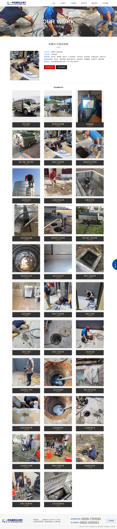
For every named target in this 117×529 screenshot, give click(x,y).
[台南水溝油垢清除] (26, 220)
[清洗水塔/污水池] (26, 258)
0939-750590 (91, 519)
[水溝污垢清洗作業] (26, 410)
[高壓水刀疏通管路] (90, 258)
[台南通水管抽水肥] (58, 182)
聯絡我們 (94, 3)
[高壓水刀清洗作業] (58, 334)
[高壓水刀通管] (26, 334)
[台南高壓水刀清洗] (26, 372)
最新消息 (84, 3)
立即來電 (111, 520)
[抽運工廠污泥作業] (90, 372)
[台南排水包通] (90, 334)
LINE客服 (105, 3)
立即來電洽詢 (49, 67)
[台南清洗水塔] (26, 182)
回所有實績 (61, 67)
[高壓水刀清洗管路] (58, 144)
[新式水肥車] (26, 106)
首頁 (53, 3)
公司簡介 (63, 3)
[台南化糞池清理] (58, 410)
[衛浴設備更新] (26, 296)
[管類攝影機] (90, 106)
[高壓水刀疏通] (90, 296)
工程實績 (73, 3)
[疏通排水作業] (90, 182)
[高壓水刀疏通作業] (58, 448)
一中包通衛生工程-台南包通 (16, 3)
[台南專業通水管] (90, 410)
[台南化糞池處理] (58, 372)
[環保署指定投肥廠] (58, 106)
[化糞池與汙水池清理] (90, 144)
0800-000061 (89, 522)
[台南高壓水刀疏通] (26, 448)
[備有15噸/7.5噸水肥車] (26, 144)
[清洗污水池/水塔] (58, 258)
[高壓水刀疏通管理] (26, 486)
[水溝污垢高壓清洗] (58, 486)
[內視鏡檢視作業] (90, 448)
